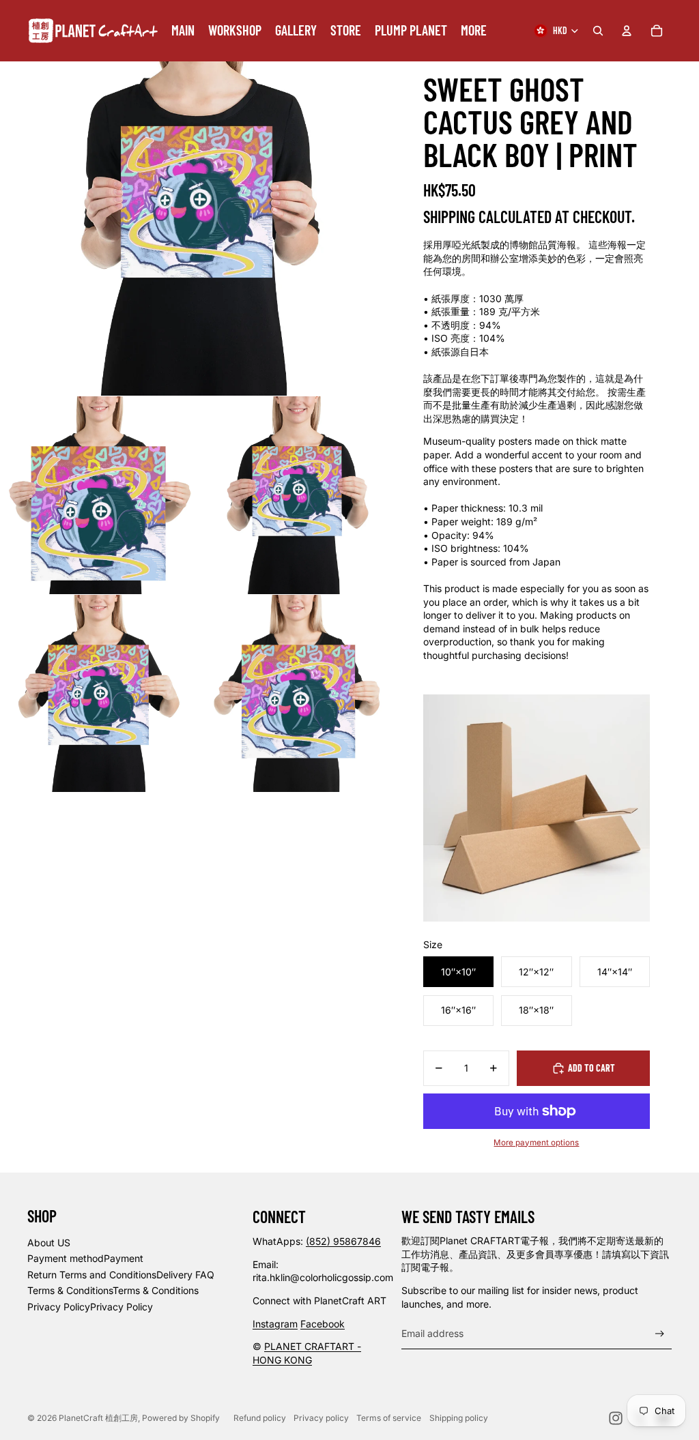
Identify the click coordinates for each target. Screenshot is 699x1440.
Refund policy (259, 1418)
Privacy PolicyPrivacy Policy (90, 1306)
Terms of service (388, 1418)
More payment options (536, 1142)
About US (48, 1242)
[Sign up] (660, 1334)
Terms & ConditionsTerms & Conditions (113, 1290)
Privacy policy (321, 1418)
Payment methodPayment (85, 1258)
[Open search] (598, 31)
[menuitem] (183, 31)
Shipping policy (458, 1418)
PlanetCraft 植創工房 (98, 1418)
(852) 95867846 (343, 1241)
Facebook (322, 1323)
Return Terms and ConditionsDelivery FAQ (120, 1274)
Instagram (275, 1323)
